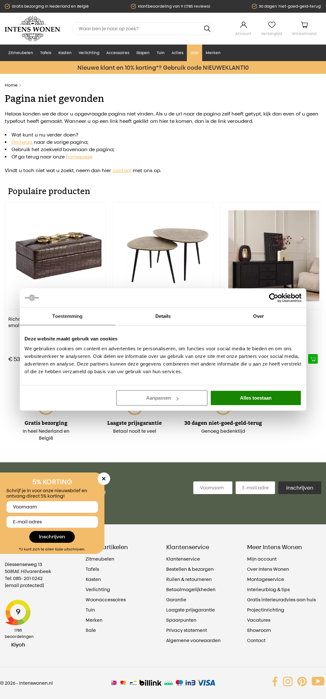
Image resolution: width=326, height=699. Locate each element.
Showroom (259, 630)
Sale (194, 52)
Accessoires (117, 52)
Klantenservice (183, 559)
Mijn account (262, 559)
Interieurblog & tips (268, 589)
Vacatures (258, 620)
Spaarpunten (181, 620)
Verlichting (89, 52)
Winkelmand (304, 33)
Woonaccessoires (106, 599)
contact (121, 170)
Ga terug (21, 142)
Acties (177, 52)
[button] (9, 280)
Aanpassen (158, 398)
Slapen (143, 52)
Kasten (65, 52)
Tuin (161, 52)
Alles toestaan (256, 398)
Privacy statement (186, 630)
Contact (256, 640)
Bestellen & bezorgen (190, 569)
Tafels (45, 52)
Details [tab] (163, 316)
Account (243, 33)
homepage (79, 157)
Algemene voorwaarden (193, 640)
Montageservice (265, 579)
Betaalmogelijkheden (191, 589)
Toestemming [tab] (67, 316)
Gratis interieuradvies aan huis (281, 599)
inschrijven (299, 488)
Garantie (176, 599)
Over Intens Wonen (268, 569)
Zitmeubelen (20, 52)
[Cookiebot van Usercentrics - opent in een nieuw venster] (273, 298)
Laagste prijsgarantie (190, 609)
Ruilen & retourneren (189, 579)
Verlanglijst (271, 33)
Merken (213, 52)
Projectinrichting (265, 609)
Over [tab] (258, 316)
